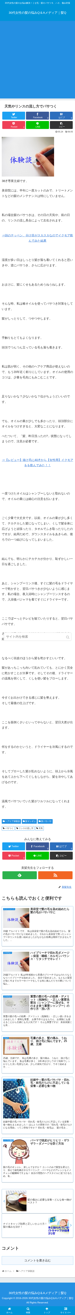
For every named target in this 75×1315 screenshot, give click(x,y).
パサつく (9, 828)
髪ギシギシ (30, 821)
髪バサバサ (46, 821)
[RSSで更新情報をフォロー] (55, 875)
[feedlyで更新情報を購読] (19, 875)
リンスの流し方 (26, 828)
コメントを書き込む (37, 1260)
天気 (41, 828)
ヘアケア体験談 (12, 821)
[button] (68, 637)
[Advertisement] (37, 60)
